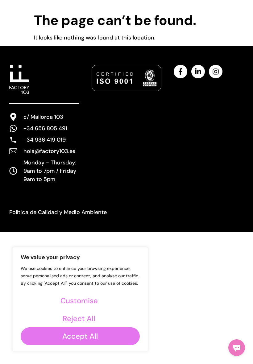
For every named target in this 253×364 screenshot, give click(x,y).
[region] (80, 299)
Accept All (80, 336)
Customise (79, 300)
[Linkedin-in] (198, 71)
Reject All (79, 318)
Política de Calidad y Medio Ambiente (58, 212)
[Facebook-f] (180, 71)
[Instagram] (215, 71)
